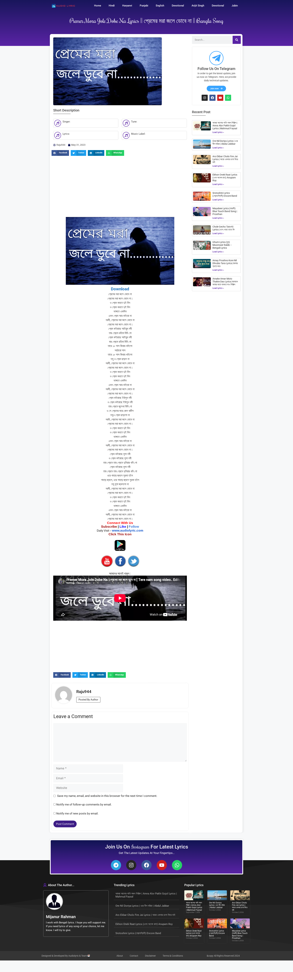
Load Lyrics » (218, 132)
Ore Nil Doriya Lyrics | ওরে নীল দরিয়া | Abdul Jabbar (225, 142)
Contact (134, 955)
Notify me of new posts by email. (77, 813)
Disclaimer (150, 955)
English (160, 5)
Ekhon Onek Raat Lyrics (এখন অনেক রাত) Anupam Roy (224, 177)
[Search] (237, 40)
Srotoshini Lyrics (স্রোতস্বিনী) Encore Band (224, 194)
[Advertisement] (120, 184)
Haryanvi (127, 5)
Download (120, 289)
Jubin (235, 5)
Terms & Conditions (173, 955)
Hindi (112, 5)
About (119, 955)
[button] (60, 153)
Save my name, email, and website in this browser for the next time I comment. (107, 796)
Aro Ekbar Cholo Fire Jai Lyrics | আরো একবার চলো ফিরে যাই (225, 159)
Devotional (178, 5)
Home (97, 5)
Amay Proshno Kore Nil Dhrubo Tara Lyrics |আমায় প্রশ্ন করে (225, 263)
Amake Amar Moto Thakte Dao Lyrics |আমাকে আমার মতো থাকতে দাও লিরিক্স (225, 281)
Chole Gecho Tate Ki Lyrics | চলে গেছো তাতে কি (223, 228)
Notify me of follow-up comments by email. (84, 804)
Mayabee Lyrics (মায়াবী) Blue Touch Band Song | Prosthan (224, 211)
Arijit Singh (198, 5)
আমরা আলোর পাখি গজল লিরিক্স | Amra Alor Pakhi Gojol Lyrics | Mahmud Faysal (224, 125)
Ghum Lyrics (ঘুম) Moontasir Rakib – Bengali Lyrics (222, 245)
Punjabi (144, 5)
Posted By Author (88, 699)
